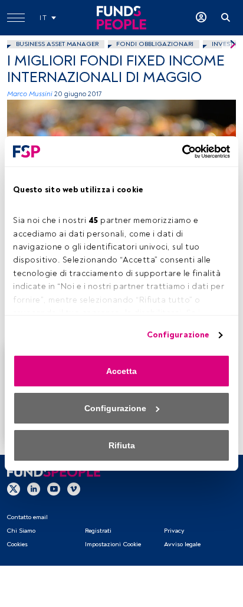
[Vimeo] (73, 488)
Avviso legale (182, 544)
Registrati (98, 530)
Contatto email (27, 517)
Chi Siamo (20, 530)
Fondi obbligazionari (154, 44)
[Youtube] (53, 488)
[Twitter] (13, 488)
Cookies (17, 544)
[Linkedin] (33, 488)
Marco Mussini (29, 94)
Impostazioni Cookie (113, 544)
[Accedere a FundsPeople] (201, 17)
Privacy (174, 530)
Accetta (121, 371)
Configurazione (178, 335)
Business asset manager (57, 44)
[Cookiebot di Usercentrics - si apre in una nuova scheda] (178, 152)
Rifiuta (122, 445)
